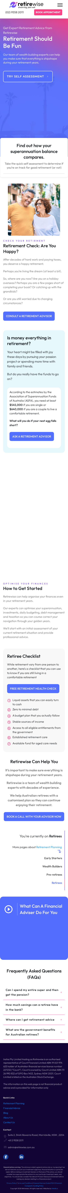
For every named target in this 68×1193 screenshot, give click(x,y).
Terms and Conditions (24, 1183)
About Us (8, 1117)
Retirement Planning (49, 847)
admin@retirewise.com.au (21, 1147)
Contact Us (9, 1122)
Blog (5, 1112)
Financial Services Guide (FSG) (43, 1183)
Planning (19, 1103)
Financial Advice (11, 1108)
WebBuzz (55, 1188)
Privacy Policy (11, 1183)
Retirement (9, 1103)
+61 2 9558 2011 (15, 1140)
